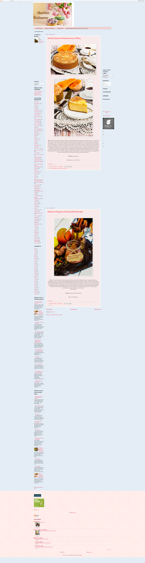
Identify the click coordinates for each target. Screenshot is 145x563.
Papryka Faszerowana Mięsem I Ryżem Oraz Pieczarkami (41, 449)
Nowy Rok (59, 168)
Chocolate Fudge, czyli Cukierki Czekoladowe (39, 372)
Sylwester (65, 168)
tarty (35, 208)
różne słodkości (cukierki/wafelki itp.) (38, 190)
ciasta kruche (36, 114)
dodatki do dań (36, 133)
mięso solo (36, 152)
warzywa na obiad (37, 215)
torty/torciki (36, 211)
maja (35, 263)
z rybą (35, 225)
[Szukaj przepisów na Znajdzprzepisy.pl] (62, 552)
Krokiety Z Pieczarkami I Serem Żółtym (39, 439)
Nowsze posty (49, 309)
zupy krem (36, 237)
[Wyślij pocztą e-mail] (67, 166)
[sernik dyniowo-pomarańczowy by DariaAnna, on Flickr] (73, 74)
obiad (35, 169)
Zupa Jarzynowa (37, 429)
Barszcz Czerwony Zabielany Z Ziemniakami (41, 312)
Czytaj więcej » (50, 163)
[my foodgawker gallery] (108, 128)
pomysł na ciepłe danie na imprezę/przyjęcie (38, 180)
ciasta (35, 108)
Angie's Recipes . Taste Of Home (41, 529)
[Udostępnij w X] (69, 166)
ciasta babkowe (36, 110)
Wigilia (35, 222)
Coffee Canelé (42, 522)
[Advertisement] (73, 189)
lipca (35, 248)
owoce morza (36, 173)
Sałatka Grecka (37, 458)
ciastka (35, 127)
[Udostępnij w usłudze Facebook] (70, 166)
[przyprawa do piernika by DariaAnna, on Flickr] (73, 276)
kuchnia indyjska (37, 145)
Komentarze (106, 84)
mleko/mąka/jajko (37, 159)
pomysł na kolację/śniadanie (39, 182)
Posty (105, 82)
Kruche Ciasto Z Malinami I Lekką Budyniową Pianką (37, 341)
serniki (62, 168)
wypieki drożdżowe (37, 224)
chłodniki (35, 106)
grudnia (35, 256)
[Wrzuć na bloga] (68, 166)
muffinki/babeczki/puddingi (38, 161)
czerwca (35, 279)
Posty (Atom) (52, 311)
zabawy (35, 230)
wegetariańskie (36, 219)
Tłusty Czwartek (37, 209)
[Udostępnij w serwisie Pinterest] (71, 166)
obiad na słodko (36, 171)
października (36, 292)
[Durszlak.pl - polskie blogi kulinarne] (88, 552)
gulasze (35, 135)
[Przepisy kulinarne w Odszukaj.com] (37, 496)
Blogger (80, 555)
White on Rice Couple (39, 546)
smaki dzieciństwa (37, 195)
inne (51, 305)
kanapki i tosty (36, 138)
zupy (35, 235)
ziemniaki (36, 233)
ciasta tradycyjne (37, 120)
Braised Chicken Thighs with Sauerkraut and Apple (48, 530)
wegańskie (36, 217)
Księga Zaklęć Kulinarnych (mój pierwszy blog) (77, 28)
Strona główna (73, 309)
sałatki (35, 192)
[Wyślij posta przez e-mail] (65, 166)
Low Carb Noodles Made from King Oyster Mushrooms (44, 546)
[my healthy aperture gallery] (107, 112)
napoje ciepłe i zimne (37, 164)
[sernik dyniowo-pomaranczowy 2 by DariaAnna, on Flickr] (73, 136)
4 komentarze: (60, 303)
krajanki (35, 143)
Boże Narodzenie (54, 168)
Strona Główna (39, 28)
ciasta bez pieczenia (37, 111)
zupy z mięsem (36, 243)
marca (35, 251)
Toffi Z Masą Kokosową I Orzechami (39, 323)
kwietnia (35, 264)
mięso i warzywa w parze (38, 150)
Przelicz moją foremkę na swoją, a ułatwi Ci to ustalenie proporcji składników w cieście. (38, 93)
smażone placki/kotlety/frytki (37, 198)
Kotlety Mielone (37, 466)
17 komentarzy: (60, 166)
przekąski (35, 186)
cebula (35, 105)
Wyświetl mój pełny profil (41, 42)
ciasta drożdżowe (37, 113)
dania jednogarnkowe (37, 130)
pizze (35, 178)
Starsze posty (97, 309)
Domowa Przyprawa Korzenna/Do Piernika (65, 211)
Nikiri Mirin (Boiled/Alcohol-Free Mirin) (41, 538)
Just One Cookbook (38, 538)
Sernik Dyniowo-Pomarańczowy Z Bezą (64, 38)
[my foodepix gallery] (107, 115)
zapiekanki (36, 232)
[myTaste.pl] (36, 509)
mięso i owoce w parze (38, 148)
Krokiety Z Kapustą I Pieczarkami (38, 381)
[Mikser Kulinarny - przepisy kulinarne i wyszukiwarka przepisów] (39, 506)
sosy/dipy (35, 200)
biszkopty (35, 101)
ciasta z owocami (37, 124)
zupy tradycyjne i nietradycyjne (37, 241)
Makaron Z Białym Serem (39, 331)
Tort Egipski (37, 356)
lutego (35, 268)
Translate (106, 77)
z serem (35, 228)
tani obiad (36, 206)
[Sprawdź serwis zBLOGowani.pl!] (72, 512)
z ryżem (35, 227)
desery (35, 132)
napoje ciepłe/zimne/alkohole (38, 166)
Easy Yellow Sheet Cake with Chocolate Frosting (43, 542)
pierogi (35, 176)
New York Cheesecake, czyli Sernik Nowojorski (39, 350)
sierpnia (35, 253)
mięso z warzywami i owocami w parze (38, 158)
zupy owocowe (36, 238)
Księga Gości (60, 28)
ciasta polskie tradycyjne (38, 116)
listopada (35, 258)
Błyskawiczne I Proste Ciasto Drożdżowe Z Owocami (38, 302)
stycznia (35, 250)
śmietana (35, 205)
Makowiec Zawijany (38, 364)
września (35, 259)
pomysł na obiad (37, 185)
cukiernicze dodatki (37, 129)
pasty (35, 174)
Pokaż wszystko (109, 549)
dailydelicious (37, 521)
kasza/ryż (35, 140)
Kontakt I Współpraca (50, 28)
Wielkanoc (36, 220)
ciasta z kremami (37, 122)
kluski (35, 142)
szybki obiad (36, 203)
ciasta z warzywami (37, 125)
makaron (35, 147)
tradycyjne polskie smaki (38, 213)
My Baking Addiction (39, 542)
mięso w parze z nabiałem (38, 154)
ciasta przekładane (37, 119)
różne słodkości (36, 188)
